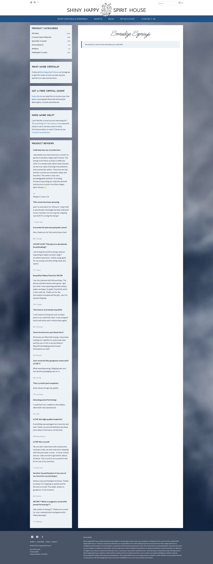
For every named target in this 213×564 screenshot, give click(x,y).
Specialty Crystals (39, 41)
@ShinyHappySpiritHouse (48, 72)
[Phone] (38, 2)
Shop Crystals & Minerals (73, 19)
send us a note (56, 123)
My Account (127, 19)
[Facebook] (34, 2)
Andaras (35, 48)
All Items (35, 33)
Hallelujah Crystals (39, 52)
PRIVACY (54, 542)
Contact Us (148, 19)
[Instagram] (31, 2)
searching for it (41, 123)
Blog (111, 19)
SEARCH (33, 542)
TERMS (48, 542)
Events (98, 19)
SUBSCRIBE (40, 542)
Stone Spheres (38, 45)
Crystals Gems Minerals (41, 37)
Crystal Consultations (41, 132)
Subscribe (36, 96)
